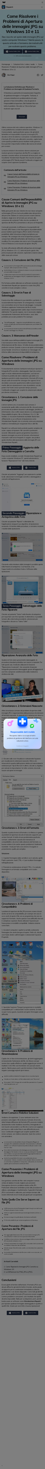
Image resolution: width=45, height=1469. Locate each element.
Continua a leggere (22, 746)
